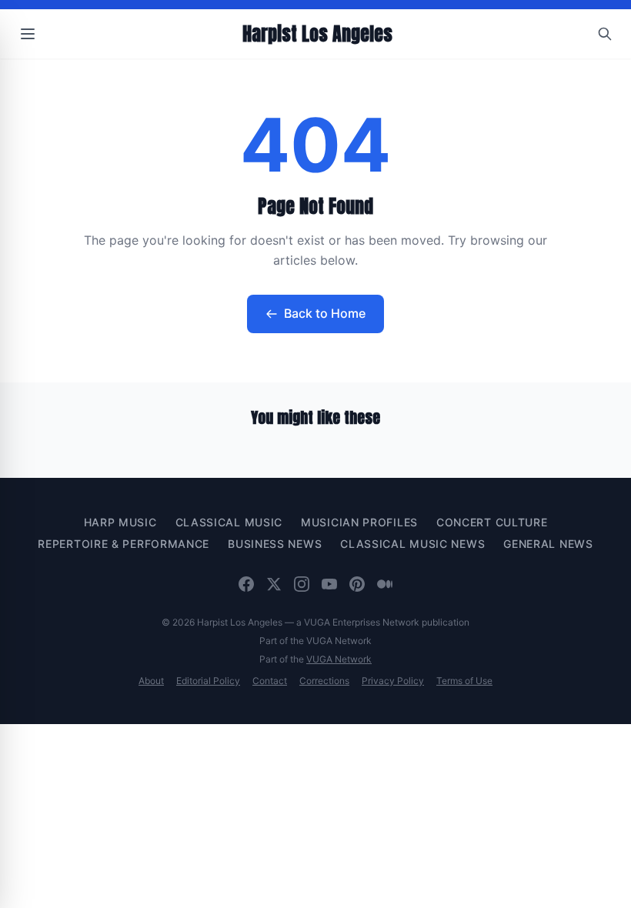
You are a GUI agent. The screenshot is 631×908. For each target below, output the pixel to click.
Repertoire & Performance (123, 543)
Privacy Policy (393, 680)
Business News (275, 543)
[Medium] (384, 584)
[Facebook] (246, 584)
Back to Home (325, 313)
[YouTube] (329, 584)
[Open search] (605, 34)
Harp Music (120, 522)
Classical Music (229, 522)
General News (548, 543)
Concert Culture (492, 522)
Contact (269, 680)
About (151, 680)
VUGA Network (339, 659)
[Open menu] (27, 33)
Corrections (324, 680)
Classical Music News (412, 543)
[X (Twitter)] (274, 584)
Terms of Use (464, 680)
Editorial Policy (208, 680)
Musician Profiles (359, 522)
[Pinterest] (357, 584)
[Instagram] (301, 584)
